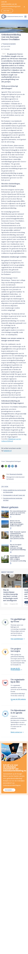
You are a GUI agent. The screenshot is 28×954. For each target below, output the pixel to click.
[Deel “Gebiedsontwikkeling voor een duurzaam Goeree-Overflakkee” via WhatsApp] (6, 466)
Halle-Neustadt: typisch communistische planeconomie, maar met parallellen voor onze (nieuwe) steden (18, 535)
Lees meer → (7, 11)
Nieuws (4, 53)
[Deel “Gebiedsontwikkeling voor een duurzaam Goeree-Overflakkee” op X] (2, 466)
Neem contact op (16, 732)
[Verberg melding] (24, 7)
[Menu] (25, 16)
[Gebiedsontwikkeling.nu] (11, 16)
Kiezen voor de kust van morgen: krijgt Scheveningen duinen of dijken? (16, 523)
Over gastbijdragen (17, 639)
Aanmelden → (9, 790)
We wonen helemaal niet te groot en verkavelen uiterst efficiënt (18, 512)
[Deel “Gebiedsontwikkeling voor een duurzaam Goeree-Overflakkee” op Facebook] (9, 466)
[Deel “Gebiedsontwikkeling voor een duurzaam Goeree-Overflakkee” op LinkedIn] (12, 466)
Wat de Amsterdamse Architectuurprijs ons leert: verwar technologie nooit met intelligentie (10, 595)
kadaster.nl (8, 451)
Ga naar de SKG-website (18, 699)
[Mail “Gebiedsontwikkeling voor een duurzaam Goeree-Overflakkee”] (16, 466)
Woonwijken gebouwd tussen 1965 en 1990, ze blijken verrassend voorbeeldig (18, 558)
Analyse (6, 604)
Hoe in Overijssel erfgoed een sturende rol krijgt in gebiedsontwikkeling (18, 547)
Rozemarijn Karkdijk (9, 44)
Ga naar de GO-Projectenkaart (15, 669)
